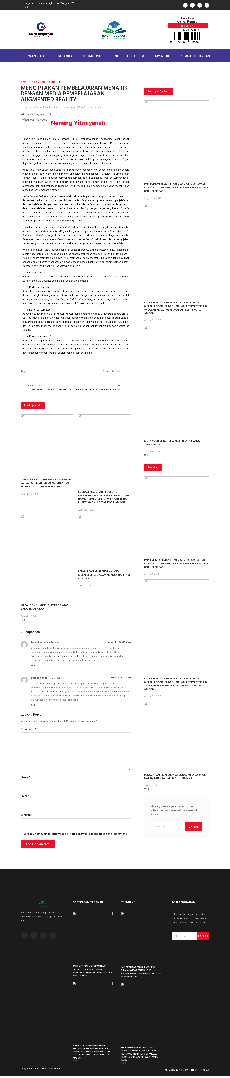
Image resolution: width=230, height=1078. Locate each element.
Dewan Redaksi (37, 56)
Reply (33, 665)
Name (25, 777)
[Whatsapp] (185, 5)
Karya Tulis (162, 56)
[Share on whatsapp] (127, 371)
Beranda (65, 56)
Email (25, 796)
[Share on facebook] (125, 371)
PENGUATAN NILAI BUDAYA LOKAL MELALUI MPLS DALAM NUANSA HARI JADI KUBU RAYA (104, 574)
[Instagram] (199, 5)
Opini (113, 56)
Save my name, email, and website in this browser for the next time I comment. (75, 833)
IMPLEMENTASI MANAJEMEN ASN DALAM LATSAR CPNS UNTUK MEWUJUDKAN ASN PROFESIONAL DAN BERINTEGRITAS (46, 482)
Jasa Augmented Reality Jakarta (57, 691)
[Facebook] (192, 5)
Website (26, 815)
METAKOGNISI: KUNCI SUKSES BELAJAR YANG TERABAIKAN (44, 607)
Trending (53, 81)
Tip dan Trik (91, 56)
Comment (28, 729)
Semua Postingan (195, 56)
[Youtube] (207, 5)
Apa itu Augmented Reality (66, 655)
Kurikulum (135, 56)
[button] (188, 25)
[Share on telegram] (130, 371)
